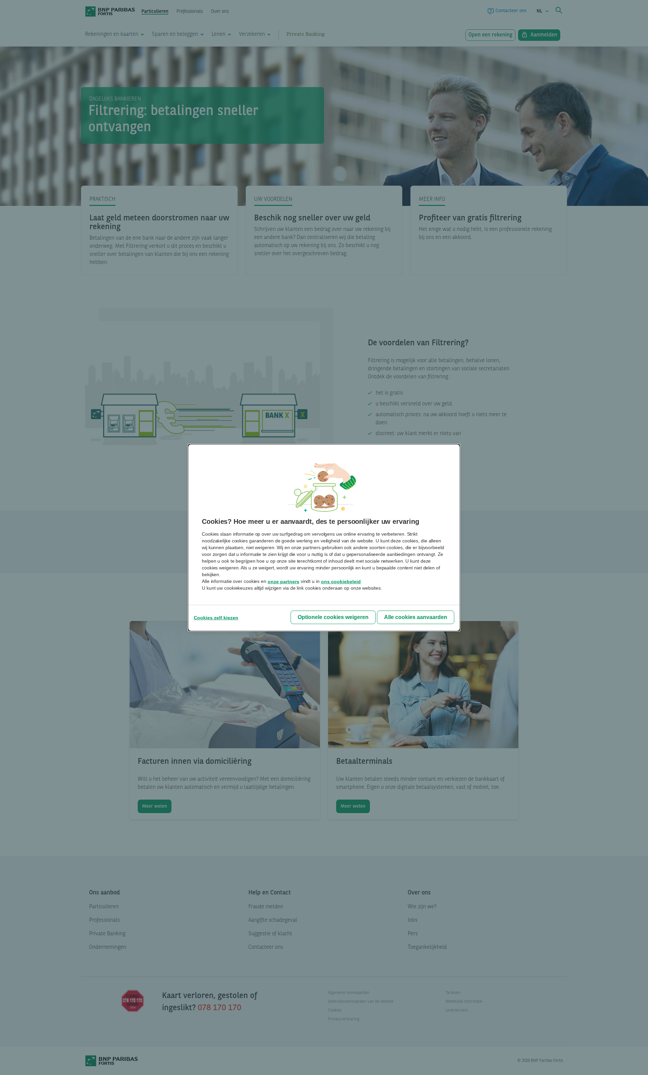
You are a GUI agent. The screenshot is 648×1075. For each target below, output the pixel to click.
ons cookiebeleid (341, 581)
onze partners (283, 581)
